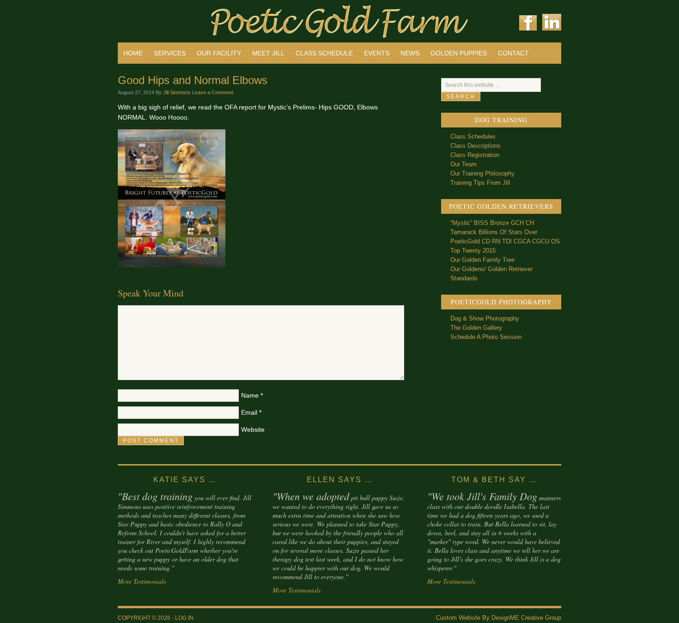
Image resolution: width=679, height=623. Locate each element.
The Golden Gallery (476, 327)
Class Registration (474, 154)
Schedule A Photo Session (485, 336)
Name (250, 395)
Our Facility (219, 53)
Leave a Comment (212, 92)
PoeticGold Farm (229, 18)
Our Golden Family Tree (482, 259)
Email (249, 412)
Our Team (463, 164)
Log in (184, 618)
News (409, 53)
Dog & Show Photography (484, 318)
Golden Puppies (458, 53)
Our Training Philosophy (482, 173)
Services (170, 53)
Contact (513, 53)
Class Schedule (324, 53)
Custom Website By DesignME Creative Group (498, 617)
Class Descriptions (475, 145)
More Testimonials (142, 581)
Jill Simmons (177, 92)
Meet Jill (268, 53)
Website (253, 429)
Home (133, 53)
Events (376, 53)
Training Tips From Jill (480, 182)
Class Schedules (473, 136)
